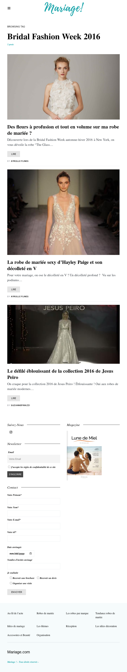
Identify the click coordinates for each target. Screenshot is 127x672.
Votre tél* (11, 532)
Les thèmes (42, 626)
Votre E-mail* (14, 519)
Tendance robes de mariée (105, 615)
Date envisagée (14, 547)
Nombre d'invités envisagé (19, 560)
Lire (13, 154)
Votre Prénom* (14, 495)
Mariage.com (18, 652)
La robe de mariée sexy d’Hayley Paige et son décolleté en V (54, 265)
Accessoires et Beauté (18, 635)
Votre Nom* (13, 507)
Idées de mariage (16, 626)
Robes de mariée (45, 613)
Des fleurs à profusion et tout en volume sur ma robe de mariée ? (63, 129)
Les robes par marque (77, 613)
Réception (71, 626)
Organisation (43, 635)
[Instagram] (11, 432)
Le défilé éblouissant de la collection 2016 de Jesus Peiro (60, 374)
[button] (9, 8)
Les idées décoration (106, 626)
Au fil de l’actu (15, 613)
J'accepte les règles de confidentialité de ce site (33, 467)
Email (11, 452)
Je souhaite (12, 572)
